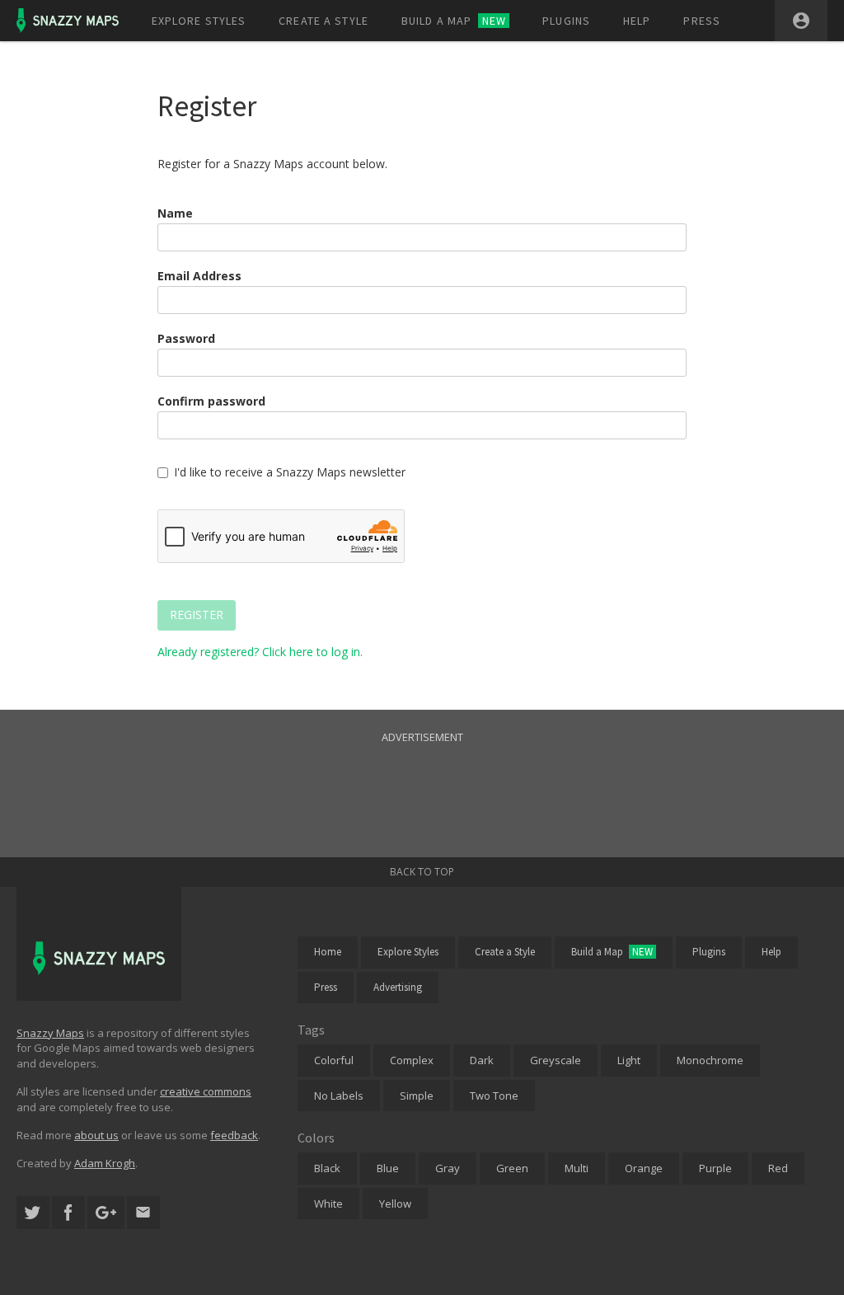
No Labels (338, 1095)
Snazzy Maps (50, 1032)
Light (628, 1060)
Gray (447, 1168)
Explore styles (199, 20)
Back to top (422, 872)
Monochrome (710, 1060)
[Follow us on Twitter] (32, 1213)
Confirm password (211, 401)
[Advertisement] (422, 783)
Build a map (453, 20)
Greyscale (555, 1060)
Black (327, 1168)
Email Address (199, 276)
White (328, 1203)
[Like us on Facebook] (68, 1213)
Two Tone (494, 1095)
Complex (412, 1060)
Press (701, 20)
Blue (388, 1168)
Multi (576, 1168)
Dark (482, 1060)
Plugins (566, 20)
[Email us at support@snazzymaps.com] (143, 1213)
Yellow (395, 1203)
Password (186, 338)
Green (512, 1168)
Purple (715, 1168)
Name (175, 213)
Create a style (323, 20)
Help (636, 20)
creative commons (205, 1091)
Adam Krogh (104, 1163)
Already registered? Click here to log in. (260, 651)
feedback (234, 1135)
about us (96, 1135)
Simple (417, 1095)
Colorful (334, 1060)
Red (778, 1168)
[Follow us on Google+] (105, 1213)
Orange (644, 1168)
